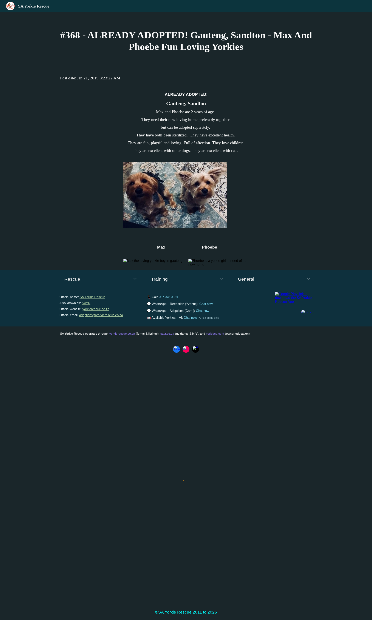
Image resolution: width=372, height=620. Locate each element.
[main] (185, 41)
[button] (135, 279)
